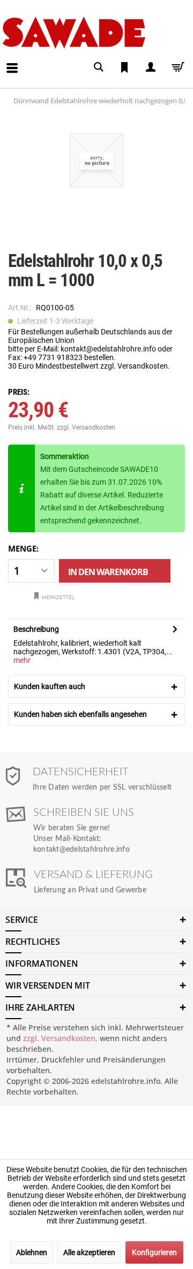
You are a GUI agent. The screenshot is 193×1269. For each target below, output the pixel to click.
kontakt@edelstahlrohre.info (81, 849)
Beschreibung (36, 629)
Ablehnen (31, 1252)
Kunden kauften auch (49, 686)
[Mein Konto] (150, 67)
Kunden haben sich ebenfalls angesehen (80, 714)
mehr (22, 660)
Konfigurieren (154, 1252)
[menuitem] (3, 60)
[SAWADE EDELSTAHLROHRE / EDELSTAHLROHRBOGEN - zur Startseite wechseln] (95, 33)
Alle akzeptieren (89, 1252)
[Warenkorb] (176, 67)
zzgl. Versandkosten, (60, 1038)
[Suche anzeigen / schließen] (98, 67)
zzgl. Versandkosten (86, 427)
